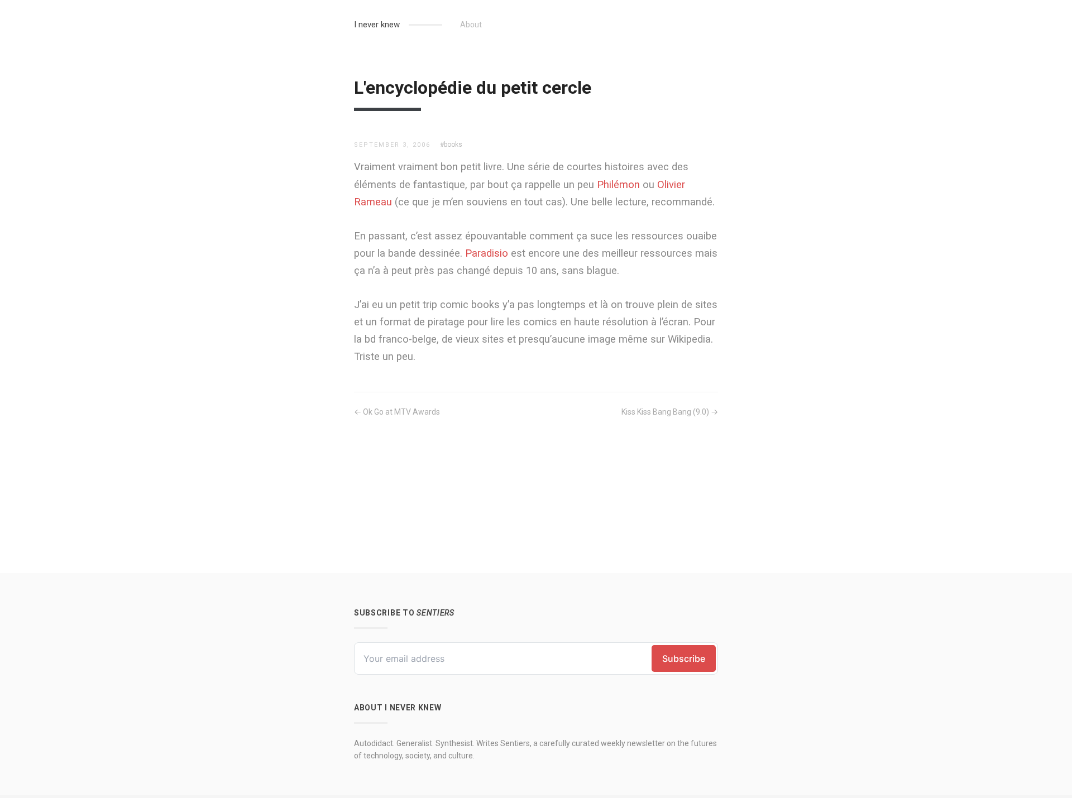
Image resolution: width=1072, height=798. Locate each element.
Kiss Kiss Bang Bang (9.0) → (669, 411)
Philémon (618, 184)
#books (451, 144)
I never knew (377, 25)
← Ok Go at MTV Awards (397, 411)
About (471, 24)
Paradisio (486, 253)
